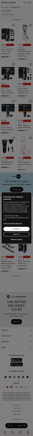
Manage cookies (16, 239)
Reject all (16, 234)
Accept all (16, 229)
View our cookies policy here (13, 223)
